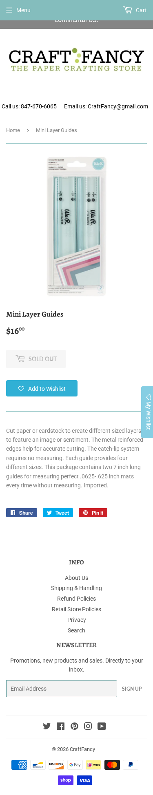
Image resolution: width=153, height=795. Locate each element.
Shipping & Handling (76, 588)
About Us (76, 578)
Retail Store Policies (76, 609)
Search (76, 630)
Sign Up (132, 689)
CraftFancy (82, 749)
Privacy (76, 620)
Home (13, 130)
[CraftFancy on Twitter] (47, 727)
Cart (141, 10)
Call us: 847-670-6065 (29, 106)
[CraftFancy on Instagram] (88, 727)
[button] (42, 388)
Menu (23, 10)
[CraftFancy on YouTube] (102, 727)
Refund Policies (76, 598)
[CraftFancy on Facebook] (60, 727)
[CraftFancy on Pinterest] (74, 727)
